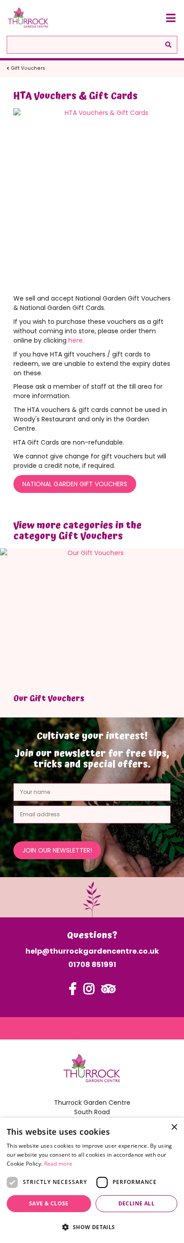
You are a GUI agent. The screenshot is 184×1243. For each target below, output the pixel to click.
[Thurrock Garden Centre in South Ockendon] (28, 18)
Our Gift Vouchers (48, 698)
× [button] (174, 1127)
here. (76, 340)
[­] (73, 993)
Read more (58, 1163)
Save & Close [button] (49, 1203)
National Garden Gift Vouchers (74, 483)
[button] (92, 1227)
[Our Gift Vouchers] (92, 617)
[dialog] (92, 1180)
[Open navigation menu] (170, 18)
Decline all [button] (136, 1203)
